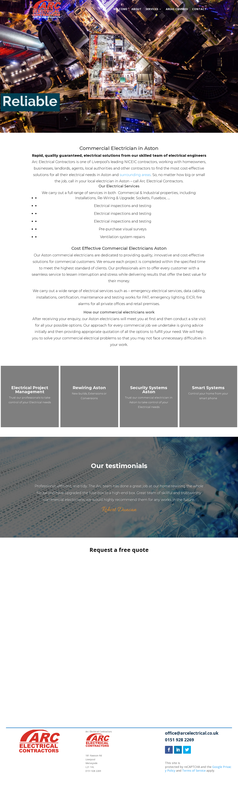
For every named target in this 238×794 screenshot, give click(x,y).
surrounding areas (135, 175)
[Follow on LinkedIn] (178, 750)
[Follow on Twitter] (187, 750)
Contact (199, 9)
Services (152, 9)
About (136, 9)
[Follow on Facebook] (169, 750)
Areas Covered (177, 9)
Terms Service (194, 770)
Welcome (120, 9)
